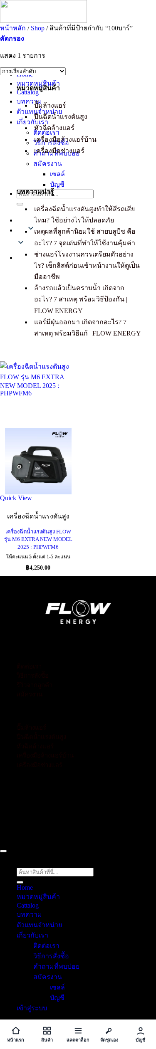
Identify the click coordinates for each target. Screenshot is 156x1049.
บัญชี (57, 184)
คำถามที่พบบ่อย (56, 966)
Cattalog (28, 92)
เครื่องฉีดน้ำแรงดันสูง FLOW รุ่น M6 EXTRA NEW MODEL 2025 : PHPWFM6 (38, 539)
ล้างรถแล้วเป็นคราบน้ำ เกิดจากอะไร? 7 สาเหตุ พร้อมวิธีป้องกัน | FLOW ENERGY (80, 299)
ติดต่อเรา (29, 666)
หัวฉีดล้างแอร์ (54, 127)
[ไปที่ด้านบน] (3, 851)
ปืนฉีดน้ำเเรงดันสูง (60, 116)
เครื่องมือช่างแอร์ (59, 150)
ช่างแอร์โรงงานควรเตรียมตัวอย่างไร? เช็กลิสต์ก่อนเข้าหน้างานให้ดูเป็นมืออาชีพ (87, 265)
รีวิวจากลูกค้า (34, 685)
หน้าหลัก (13, 28)
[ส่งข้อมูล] (20, 204)
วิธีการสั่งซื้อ (33, 675)
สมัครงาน (47, 163)
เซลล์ (57, 174)
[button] (12, 38)
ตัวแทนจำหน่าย (39, 924)
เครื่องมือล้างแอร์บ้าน (65, 139)
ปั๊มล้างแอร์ (50, 105)
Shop (38, 28)
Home (25, 887)
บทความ (29, 101)
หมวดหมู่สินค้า (38, 83)
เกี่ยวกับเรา (32, 122)
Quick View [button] (16, 497)
